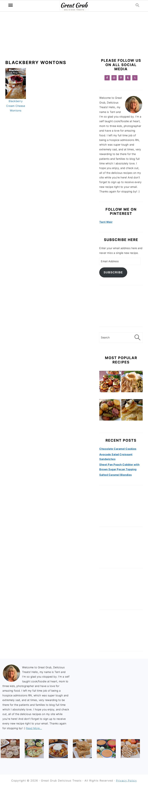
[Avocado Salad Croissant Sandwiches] (34, 748)
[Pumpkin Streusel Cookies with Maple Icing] (130, 748)
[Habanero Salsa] (106, 748)
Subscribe (113, 272)
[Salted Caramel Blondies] (82, 748)
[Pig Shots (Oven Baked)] (110, 382)
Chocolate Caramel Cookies (117, 448)
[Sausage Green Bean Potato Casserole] (110, 410)
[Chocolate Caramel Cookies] (10, 748)
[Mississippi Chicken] (132, 382)
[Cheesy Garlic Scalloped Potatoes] (132, 410)
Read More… (34, 728)
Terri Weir (105, 221)
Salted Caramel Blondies (115, 474)
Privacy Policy (126, 780)
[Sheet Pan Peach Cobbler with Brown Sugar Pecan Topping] (58, 748)
